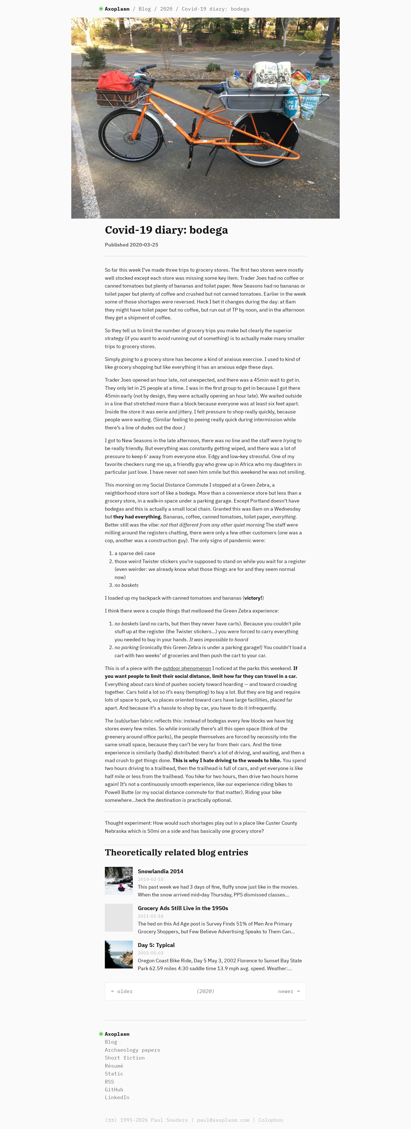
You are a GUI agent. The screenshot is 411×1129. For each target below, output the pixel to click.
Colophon (271, 1120)
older (125, 991)
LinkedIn (117, 1097)
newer (286, 991)
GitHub (114, 1089)
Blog (145, 9)
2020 (166, 9)
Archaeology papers (132, 1050)
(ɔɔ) (111, 1120)
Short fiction (125, 1057)
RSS (109, 1081)
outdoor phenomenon (187, 668)
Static (114, 1073)
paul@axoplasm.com (223, 1120)
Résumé (114, 1066)
